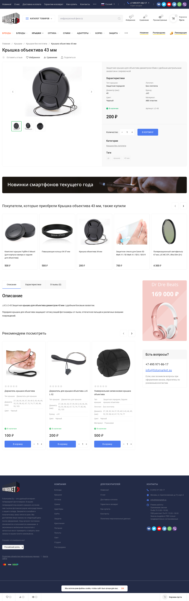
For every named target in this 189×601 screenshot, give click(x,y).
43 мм (126, 158)
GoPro (57, 514)
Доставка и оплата (108, 499)
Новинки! (104, 490)
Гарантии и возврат (109, 504)
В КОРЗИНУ (147, 132)
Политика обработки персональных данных (20, 556)
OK (122, 588)
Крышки (18, 44)
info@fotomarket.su (159, 370)
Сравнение (52, 57)
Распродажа (60, 547)
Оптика (57, 499)
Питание (58, 528)
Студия (57, 542)
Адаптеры (58, 509)
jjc (108, 158)
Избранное (34, 57)
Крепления (59, 523)
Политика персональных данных (115, 519)
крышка (117, 158)
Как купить (105, 509)
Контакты (104, 514)
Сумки (57, 504)
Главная (6, 44)
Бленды (58, 490)
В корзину (18, 444)
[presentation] (13, 92)
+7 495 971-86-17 (138, 3)
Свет (56, 537)
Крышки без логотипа (36, 44)
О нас (102, 495)
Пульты (57, 533)
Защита (57, 519)
